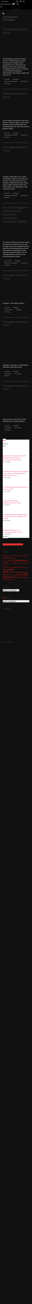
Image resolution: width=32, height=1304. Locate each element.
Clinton (7, 558)
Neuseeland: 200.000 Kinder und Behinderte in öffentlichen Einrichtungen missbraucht (14, 458)
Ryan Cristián (7, 261)
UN (21, 577)
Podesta (5, 575)
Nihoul (20, 572)
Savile (16, 577)
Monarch (10, 572)
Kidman (10, 567)
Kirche (22, 567)
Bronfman (20, 555)
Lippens (26, 567)
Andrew (5, 555)
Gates (15, 563)
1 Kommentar (7, 373)
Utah (26, 577)
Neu (4, 440)
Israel (7, 567)
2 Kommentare (8, 309)
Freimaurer (10, 563)
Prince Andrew (11, 575)
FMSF (6, 563)
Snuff (19, 577)
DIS (8, 561)
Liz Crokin (7, 79)
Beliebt (5, 444)
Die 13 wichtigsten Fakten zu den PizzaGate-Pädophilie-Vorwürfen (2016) (15, 214)
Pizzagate (16, 79)
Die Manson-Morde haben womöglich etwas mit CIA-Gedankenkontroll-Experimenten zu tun (16, 473)
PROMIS (17, 575)
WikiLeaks (12, 579)
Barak (12, 555)
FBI (25, 561)
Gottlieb (19, 563)
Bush (24, 555)
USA (23, 577)
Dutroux (13, 561)
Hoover (22, 563)
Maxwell (6, 569)
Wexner (7, 579)
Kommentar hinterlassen (10, 81)
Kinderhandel (16, 567)
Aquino (9, 555)
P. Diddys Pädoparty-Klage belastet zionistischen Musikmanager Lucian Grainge (15, 516)
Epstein (20, 560)
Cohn (12, 558)
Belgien (15, 555)
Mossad (15, 572)
